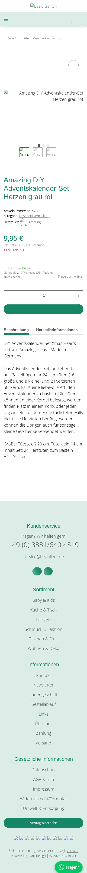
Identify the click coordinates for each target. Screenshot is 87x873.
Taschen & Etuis (43, 639)
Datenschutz (43, 769)
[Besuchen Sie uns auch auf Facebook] (37, 571)
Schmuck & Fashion (43, 629)
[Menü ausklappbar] (6, 19)
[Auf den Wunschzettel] (73, 65)
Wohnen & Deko (43, 648)
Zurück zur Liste (18, 38)
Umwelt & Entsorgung (43, 808)
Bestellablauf (44, 704)
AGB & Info (43, 779)
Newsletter (43, 685)
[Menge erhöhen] (78, 295)
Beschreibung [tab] (16, 330)
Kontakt (43, 675)
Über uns (43, 723)
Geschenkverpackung (34, 216)
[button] (52, 19)
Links (43, 714)
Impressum (43, 789)
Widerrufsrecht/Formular (43, 799)
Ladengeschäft (43, 694)
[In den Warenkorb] (7, 53)
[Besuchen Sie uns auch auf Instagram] (48, 571)
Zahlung (43, 733)
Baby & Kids (43, 600)
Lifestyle (43, 619)
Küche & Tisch (43, 610)
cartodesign (37, 855)
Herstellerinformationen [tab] (57, 330)
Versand (39, 245)
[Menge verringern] (9, 295)
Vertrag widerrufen (43, 823)
